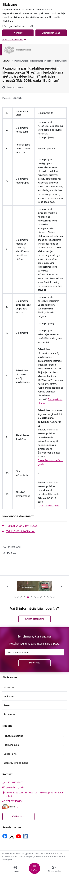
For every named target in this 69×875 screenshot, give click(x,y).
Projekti (8, 705)
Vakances (9, 687)
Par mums (9, 714)
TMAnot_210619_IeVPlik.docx (22, 525)
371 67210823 (14, 801)
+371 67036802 (15, 782)
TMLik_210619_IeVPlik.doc (20, 531)
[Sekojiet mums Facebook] (4, 836)
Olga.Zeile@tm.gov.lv (49, 505)
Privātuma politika (13, 735)
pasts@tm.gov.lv (15, 787)
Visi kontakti (18, 816)
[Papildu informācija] (18, 807)
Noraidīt (18, 32)
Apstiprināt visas (51, 32)
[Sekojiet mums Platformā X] (11, 836)
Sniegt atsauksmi (34, 618)
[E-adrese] (8, 806)
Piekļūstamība (11, 744)
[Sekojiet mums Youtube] (18, 836)
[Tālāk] (61, 586)
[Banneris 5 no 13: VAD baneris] (34, 585)
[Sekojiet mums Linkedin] (25, 836)
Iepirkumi (9, 696)
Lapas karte (10, 753)
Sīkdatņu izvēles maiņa (16, 762)
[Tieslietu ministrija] (31, 54)
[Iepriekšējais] (7, 586)
